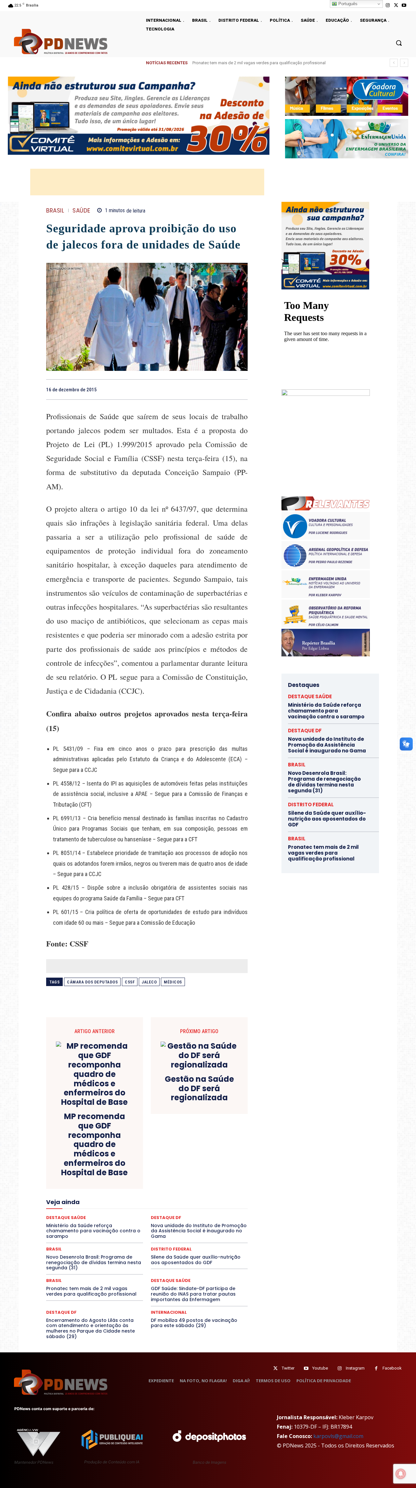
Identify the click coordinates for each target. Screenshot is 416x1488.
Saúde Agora (129, 1230)
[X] (396, 5)
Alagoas (103, 1154)
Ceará (192, 1154)
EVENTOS (149, 1189)
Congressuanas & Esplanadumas (217, 1160)
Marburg (207, 1200)
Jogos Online (92, 1200)
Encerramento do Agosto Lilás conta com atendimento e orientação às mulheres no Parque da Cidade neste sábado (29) (90, 1328)
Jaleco (149, 982)
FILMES (126, 1195)
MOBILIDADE (193, 1206)
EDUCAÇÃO (96, 1183)
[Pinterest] (226, 389)
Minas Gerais (161, 1206)
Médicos (173, 982)
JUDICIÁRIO (123, 1200)
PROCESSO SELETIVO (121, 1218)
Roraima (177, 1224)
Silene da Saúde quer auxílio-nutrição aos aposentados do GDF (195, 1260)
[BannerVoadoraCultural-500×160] (346, 96)
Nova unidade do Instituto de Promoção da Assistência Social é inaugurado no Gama (327, 745)
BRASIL (55, 210)
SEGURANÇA (194, 1230)
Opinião (105, 1212)
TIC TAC (149, 1235)
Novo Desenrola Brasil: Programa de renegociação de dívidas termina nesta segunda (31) (93, 1262)
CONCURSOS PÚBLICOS (155, 1160)
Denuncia (120, 1171)
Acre (83, 1154)
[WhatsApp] (241, 389)
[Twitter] (275, 1368)
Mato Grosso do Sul (84, 1206)
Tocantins (174, 1235)
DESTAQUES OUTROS (184, 1177)
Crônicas (183, 1165)
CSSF (130, 982)
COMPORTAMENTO (107, 1160)
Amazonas (129, 1154)
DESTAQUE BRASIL (154, 1171)
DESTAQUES (81, 1177)
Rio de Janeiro (107, 1224)
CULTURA (208, 1165)
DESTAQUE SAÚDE (170, 1280)
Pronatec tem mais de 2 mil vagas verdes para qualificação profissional (91, 1291)
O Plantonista (77, 1212)
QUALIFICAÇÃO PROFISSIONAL (218, 1218)
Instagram (355, 1368)
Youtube (320, 1368)
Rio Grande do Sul (145, 1224)
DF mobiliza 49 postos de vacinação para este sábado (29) (194, 1323)
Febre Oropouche (95, 1195)
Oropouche (130, 1212)
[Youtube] (404, 5)
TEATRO (93, 1235)
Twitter (288, 1368)
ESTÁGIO (124, 1189)
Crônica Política (152, 1165)
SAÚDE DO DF (162, 1230)
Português (347, 3)
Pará (152, 1212)
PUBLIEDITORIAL (165, 1218)
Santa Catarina (207, 1224)
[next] (404, 63)
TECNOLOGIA (121, 1235)
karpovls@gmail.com (338, 1436)
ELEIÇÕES (124, 1183)
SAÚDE (81, 210)
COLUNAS (71, 1160)
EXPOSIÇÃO (177, 1189)
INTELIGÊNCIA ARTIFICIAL (184, 1195)
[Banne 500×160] (346, 138)
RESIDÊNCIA (74, 1224)
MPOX (218, 1206)
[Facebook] (196, 389)
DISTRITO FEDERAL (311, 804)
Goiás (146, 1195)
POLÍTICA (85, 1218)
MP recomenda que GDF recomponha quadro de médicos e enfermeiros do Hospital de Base (94, 1144)
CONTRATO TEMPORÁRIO (80, 1165)
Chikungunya (218, 1154)
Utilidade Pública (206, 1235)
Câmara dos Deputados (92, 982)
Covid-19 (120, 1165)
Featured (204, 1189)
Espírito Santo (69, 1189)
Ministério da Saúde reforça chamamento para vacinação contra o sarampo (269, 62)
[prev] (394, 63)
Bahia (152, 1154)
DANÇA (75, 1171)
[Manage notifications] (401, 1474)
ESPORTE (99, 1189)
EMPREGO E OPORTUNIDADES (170, 1183)
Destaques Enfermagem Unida (129, 1177)
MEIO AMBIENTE (125, 1206)
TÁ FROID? (68, 1235)
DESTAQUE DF (193, 1171)
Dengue (97, 1171)
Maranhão (182, 1200)
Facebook (392, 1368)
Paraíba (171, 1212)
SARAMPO (79, 1230)
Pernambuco (219, 1212)
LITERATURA (153, 1200)
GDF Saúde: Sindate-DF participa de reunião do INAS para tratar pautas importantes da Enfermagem (193, 1294)
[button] (398, 42)
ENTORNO (214, 1183)
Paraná (192, 1212)
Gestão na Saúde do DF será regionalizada (199, 1089)
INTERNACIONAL (169, 1312)
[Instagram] (388, 5)
